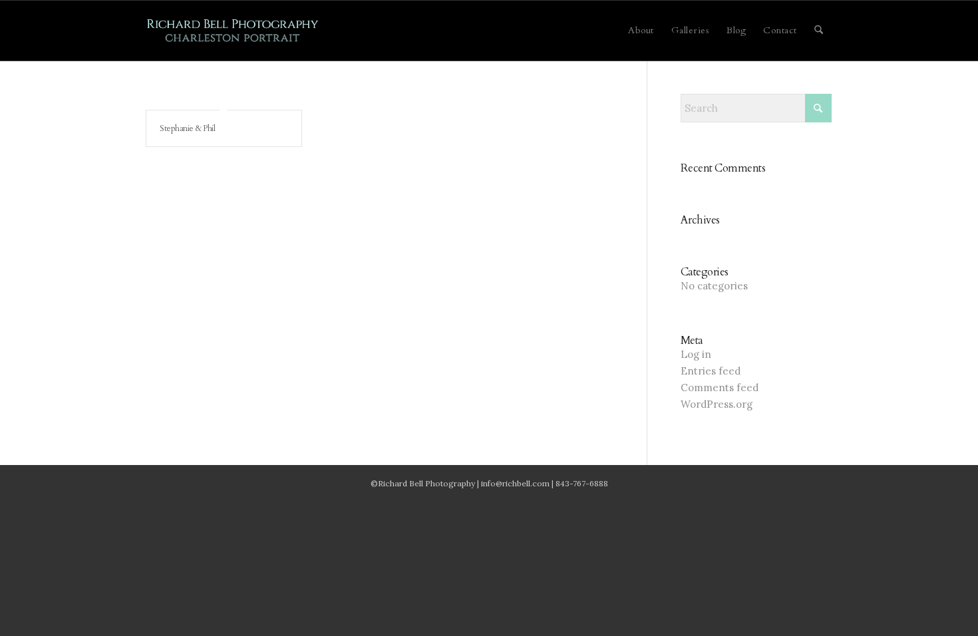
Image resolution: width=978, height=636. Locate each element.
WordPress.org (716, 404)
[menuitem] (641, 31)
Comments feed (719, 387)
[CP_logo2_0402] (232, 31)
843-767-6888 (582, 483)
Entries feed (710, 371)
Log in (696, 354)
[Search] (819, 31)
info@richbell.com (515, 483)
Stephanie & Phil (187, 128)
